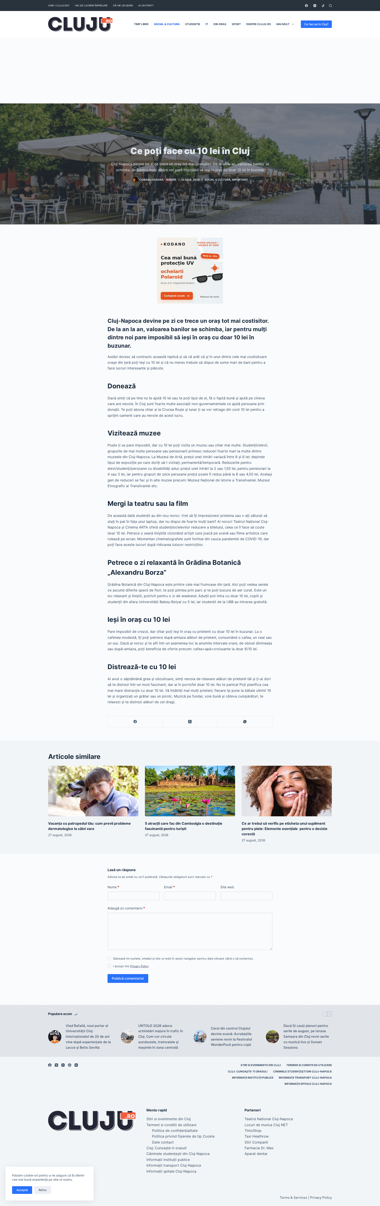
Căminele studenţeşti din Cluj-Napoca (302, 1071)
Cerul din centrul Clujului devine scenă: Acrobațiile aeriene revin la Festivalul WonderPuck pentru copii (231, 1036)
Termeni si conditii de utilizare (309, 1065)
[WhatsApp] (244, 721)
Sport (236, 24)
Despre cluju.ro (258, 24)
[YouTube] (76, 1065)
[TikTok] (323, 5)
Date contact (163, 1142)
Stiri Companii (256, 1142)
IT (207, 24)
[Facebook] (306, 5)
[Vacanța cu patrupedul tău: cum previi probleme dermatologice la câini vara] (93, 791)
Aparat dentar (256, 1153)
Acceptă (22, 1190)
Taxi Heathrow (257, 1136)
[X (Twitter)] (190, 721)
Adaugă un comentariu (126, 908)
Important (240, 179)
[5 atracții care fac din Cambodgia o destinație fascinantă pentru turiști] (190, 791)
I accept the (131, 966)
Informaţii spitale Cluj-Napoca (308, 1083)
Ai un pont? (145, 5)
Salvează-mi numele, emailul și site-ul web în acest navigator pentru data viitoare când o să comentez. (183, 958)
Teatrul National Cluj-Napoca (269, 1119)
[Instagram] (314, 5)
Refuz (43, 1190)
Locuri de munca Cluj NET (266, 1125)
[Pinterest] (69, 1065)
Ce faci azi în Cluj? (316, 24)
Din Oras (220, 24)
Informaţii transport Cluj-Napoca (305, 1077)
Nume (113, 887)
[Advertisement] (190, 70)
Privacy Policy (139, 966)
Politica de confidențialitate (175, 1130)
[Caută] (330, 5)
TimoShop (253, 1130)
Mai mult (283, 24)
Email (169, 887)
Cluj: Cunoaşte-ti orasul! (248, 1071)
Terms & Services (293, 1197)
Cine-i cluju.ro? (58, 5)
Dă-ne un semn (123, 5)
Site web (227, 887)
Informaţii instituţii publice (252, 1077)
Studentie (192, 24)
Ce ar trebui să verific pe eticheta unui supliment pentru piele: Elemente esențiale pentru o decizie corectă (284, 828)
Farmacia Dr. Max (259, 1148)
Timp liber (141, 24)
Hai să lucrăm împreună (91, 5)
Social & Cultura (167, 24)
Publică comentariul (128, 978)
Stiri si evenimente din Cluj (261, 1065)
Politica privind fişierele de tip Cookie (183, 1136)
